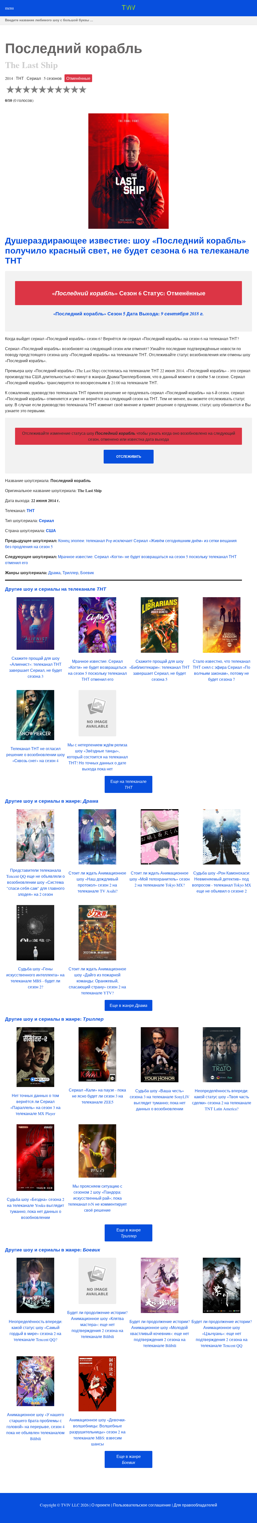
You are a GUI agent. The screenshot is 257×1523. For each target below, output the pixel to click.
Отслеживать (128, 457)
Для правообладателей (195, 1504)
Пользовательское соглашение (142, 1504)
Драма (54, 572)
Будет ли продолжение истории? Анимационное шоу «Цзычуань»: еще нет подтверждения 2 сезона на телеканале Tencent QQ (221, 1333)
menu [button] (9, 8)
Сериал (46, 520)
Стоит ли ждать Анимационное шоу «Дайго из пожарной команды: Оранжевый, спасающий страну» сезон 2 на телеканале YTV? (97, 980)
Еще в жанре (128, 1005)
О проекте (100, 1504)
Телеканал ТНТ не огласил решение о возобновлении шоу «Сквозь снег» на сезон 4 (35, 754)
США (51, 530)
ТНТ (31, 510)
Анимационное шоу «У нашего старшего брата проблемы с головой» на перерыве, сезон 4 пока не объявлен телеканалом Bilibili (35, 1426)
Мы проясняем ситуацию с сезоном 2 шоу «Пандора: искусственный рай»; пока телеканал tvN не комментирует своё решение (97, 1198)
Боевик (87, 572)
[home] (128, 8)
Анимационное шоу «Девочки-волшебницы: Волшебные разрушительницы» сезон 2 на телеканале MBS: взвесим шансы (97, 1431)
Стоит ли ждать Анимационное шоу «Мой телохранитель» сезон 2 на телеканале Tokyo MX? (160, 879)
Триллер (70, 572)
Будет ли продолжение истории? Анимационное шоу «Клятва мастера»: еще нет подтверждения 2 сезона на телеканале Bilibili (97, 1324)
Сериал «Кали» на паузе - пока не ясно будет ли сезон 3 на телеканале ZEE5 (97, 1096)
